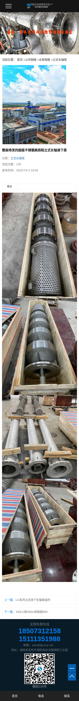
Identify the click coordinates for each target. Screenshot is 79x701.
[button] (15, 51)
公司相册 (30, 59)
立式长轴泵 (60, 59)
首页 (20, 59)
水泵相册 (44, 59)
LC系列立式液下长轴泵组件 (33, 599)
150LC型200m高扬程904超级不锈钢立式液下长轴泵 (33, 611)
